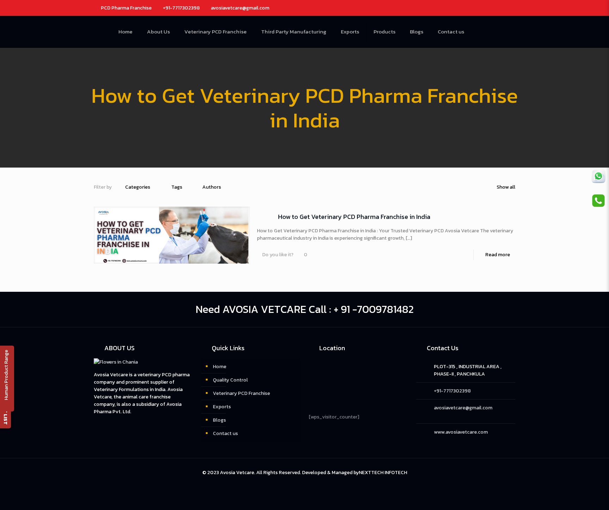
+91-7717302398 (181, 8)
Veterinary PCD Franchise (241, 393)
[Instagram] (495, 8)
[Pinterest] (485, 8)
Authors (211, 187)
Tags (176, 187)
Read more (497, 254)
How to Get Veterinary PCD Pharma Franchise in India (354, 216)
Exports (222, 406)
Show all (506, 187)
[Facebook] (476, 8)
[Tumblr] (504, 8)
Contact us (225, 433)
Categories (137, 187)
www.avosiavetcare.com (461, 432)
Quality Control (230, 380)
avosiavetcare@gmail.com (240, 8)
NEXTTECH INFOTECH (383, 472)
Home (219, 366)
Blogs (219, 420)
